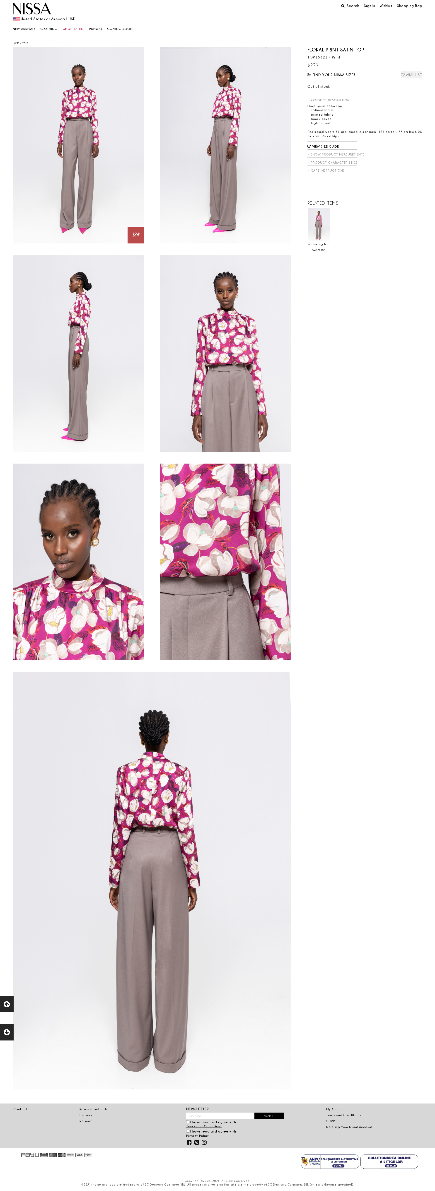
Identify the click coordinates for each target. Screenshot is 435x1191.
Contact (20, 1109)
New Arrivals (24, 28)
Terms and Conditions (204, 1126)
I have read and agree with (211, 1124)
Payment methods (94, 1109)
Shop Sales (73, 28)
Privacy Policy (197, 1135)
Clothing (48, 28)
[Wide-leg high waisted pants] (319, 224)
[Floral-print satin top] (78, 145)
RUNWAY (96, 28)
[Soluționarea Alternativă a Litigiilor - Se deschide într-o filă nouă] (330, 1162)
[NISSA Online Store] (32, 9)
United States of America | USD (48, 19)
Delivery (86, 1115)
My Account (335, 1109)
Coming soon (120, 28)
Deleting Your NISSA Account (349, 1126)
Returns (86, 1121)
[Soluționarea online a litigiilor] (389, 1162)
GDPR (330, 1121)
